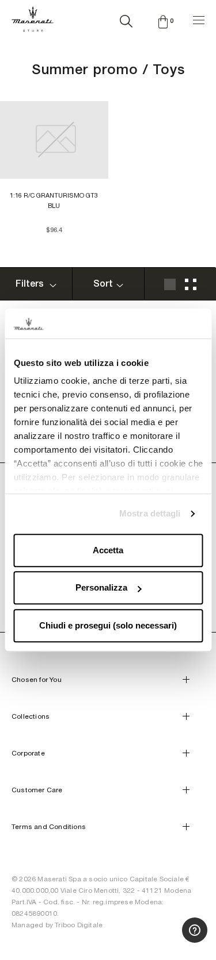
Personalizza (101, 588)
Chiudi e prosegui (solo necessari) (108, 625)
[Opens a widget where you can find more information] (164, 940)
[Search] (126, 19)
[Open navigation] (198, 19)
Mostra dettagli (150, 514)
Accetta (108, 550)
